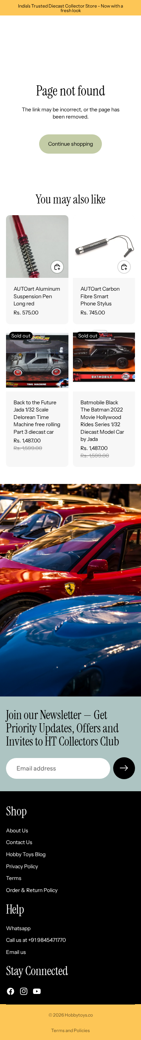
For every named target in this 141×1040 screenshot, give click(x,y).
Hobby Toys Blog (25, 854)
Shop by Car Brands (29, 47)
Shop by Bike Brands (82, 47)
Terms (13, 878)
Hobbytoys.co (79, 1015)
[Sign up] (124, 768)
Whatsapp (18, 928)
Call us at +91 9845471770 (36, 940)
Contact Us (19, 842)
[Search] (25, 26)
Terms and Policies (70, 1030)
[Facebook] (10, 991)
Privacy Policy (22, 866)
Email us (16, 952)
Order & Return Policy (32, 890)
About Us (17, 830)
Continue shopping (70, 143)
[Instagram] (23, 991)
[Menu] (8, 26)
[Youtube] (36, 991)
